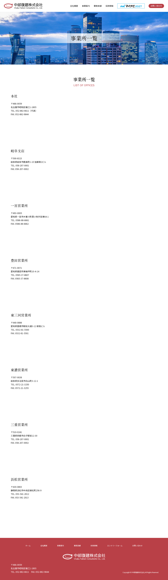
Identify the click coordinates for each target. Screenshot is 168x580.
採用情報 (94, 545)
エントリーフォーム (114, 545)
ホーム (28, 545)
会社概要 (43, 545)
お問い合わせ (156, 5)
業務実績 (77, 545)
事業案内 (86, 5)
